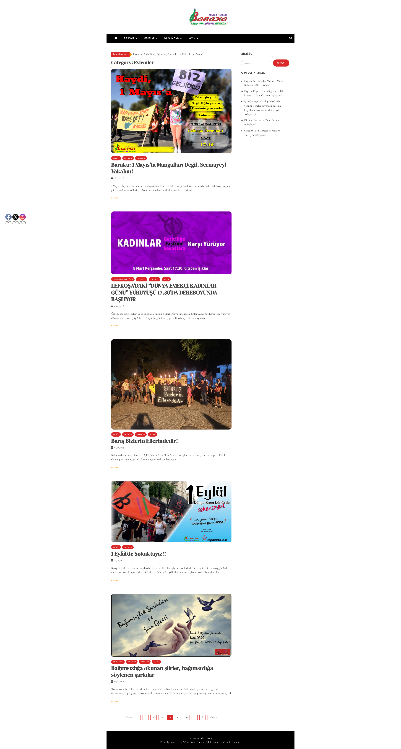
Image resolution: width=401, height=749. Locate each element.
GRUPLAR (149, 38)
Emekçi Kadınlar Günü (123, 279)
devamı (114, 198)
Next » (213, 717)
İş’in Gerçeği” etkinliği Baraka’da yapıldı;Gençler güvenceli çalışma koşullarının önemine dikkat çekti (262, 106)
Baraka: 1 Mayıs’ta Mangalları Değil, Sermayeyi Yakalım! (168, 168)
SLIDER (166, 279)
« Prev (128, 717)
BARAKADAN (171, 38)
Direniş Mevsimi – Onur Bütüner (262, 120)
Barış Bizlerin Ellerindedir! (144, 441)
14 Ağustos (118, 661)
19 (178, 717)
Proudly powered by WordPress (178, 742)
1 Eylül (116, 434)
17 (162, 717)
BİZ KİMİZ (129, 38)
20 (186, 717)
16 (153, 717)
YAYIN (192, 38)
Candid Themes (231, 742)
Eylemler (128, 158)
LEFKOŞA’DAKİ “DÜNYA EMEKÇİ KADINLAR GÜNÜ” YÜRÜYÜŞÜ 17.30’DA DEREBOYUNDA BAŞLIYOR (164, 292)
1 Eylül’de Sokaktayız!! (138, 553)
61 (202, 717)
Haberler (141, 158)
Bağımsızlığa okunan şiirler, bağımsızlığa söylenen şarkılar (162, 671)
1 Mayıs (116, 158)
